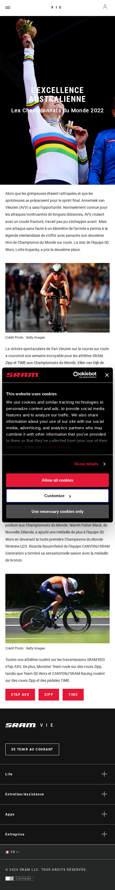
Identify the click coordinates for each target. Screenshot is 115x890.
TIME (73, 694)
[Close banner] (107, 375)
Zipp (48, 694)
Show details (86, 464)
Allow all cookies (57, 480)
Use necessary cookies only (57, 511)
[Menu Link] (7, 8)
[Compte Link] (105, 8)
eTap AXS (20, 694)
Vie (57, 7)
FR (12, 852)
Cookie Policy (56, 447)
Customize (54, 495)
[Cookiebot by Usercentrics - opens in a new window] (74, 375)
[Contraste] (10, 878)
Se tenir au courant (32, 749)
